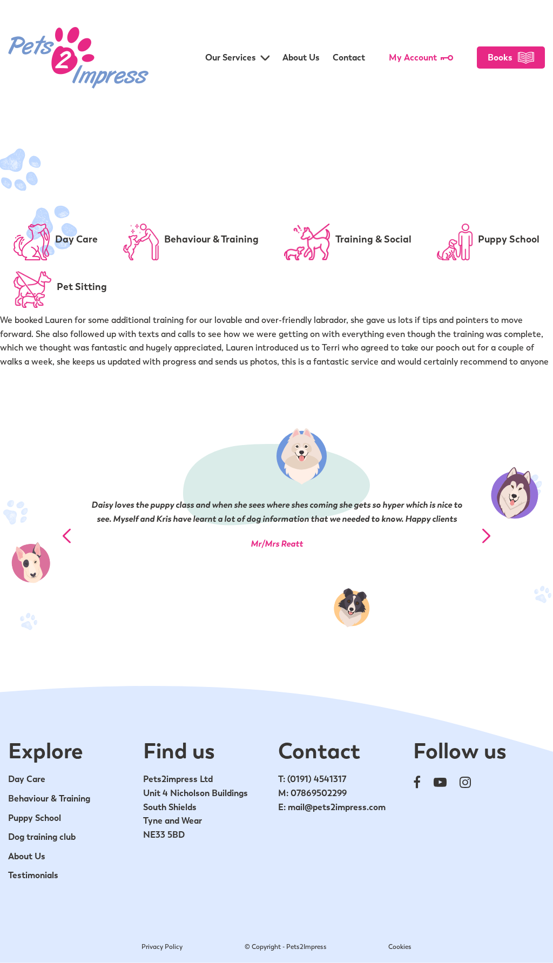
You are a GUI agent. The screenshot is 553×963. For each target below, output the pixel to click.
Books (500, 57)
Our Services (230, 57)
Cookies (400, 946)
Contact (349, 57)
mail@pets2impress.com (337, 807)
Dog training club (42, 837)
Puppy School (34, 818)
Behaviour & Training (49, 798)
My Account (413, 57)
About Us (301, 57)
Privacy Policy (162, 946)
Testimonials (33, 875)
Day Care (26, 779)
